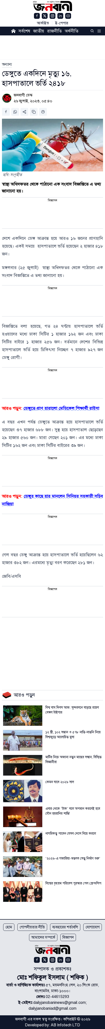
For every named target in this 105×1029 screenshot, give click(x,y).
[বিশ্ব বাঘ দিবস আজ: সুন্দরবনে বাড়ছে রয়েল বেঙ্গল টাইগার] (22, 715)
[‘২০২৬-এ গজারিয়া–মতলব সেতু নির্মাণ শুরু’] (22, 866)
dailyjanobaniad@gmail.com (52, 1008)
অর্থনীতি (71, 31)
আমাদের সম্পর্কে (43, 937)
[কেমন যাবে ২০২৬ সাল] (22, 791)
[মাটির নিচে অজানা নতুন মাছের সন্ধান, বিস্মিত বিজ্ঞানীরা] (22, 765)
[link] (7, 64)
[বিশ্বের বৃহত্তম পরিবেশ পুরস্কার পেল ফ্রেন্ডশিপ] (22, 891)
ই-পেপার (61, 23)
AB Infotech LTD (65, 1025)
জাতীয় (38, 31)
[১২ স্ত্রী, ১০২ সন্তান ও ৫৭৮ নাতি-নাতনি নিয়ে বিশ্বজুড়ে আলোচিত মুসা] (22, 740)
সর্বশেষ (24, 31)
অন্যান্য (7, 64)
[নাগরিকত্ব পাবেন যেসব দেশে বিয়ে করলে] (22, 841)
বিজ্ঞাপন (68, 937)
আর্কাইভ (43, 23)
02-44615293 (57, 996)
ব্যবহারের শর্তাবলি (65, 927)
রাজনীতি (54, 31)
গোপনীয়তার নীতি (32, 927)
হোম (8, 927)
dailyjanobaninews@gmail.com (59, 1002)
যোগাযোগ (92, 927)
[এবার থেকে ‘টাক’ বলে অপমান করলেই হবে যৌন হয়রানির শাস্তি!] (22, 816)
